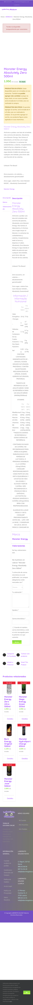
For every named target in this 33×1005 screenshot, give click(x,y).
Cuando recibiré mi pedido (7, 863)
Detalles (10, 719)
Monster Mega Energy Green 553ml (23, 701)
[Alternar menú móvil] (32, 8)
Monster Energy (9, 189)
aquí (10, 1001)
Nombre (15, 610)
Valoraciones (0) (6, 208)
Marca (5, 202)
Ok (27, 992)
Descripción (6, 198)
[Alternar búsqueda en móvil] (29, 8)
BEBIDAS (9, 17)
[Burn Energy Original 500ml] (9, 730)
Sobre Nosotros (7, 898)
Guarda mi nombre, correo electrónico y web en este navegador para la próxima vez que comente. (20, 632)
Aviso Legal (8, 886)
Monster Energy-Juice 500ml (8, 782)
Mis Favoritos (23, 825)
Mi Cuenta (22, 820)
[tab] (6, 198)
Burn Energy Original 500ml (8, 742)
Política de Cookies (7, 880)
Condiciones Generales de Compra (8, 872)
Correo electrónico (18, 618)
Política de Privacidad (7, 892)
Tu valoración (17, 592)
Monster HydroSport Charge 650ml (25, 742)
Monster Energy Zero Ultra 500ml (8, 701)
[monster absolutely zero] (16, 49)
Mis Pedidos (23, 829)
